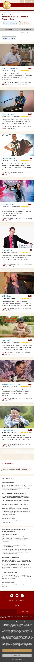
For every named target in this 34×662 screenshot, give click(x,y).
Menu (27, 5)
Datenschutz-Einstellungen (17, 659)
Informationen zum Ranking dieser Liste (24, 452)
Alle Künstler (4, 11)
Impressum (12, 600)
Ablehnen (17, 655)
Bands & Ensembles (19, 11)
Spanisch (24, 469)
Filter (7, 29)
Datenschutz (21, 600)
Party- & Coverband (26, 23)
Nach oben (25, 611)
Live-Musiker (10, 11)
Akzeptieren (17, 651)
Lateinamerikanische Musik (10, 469)
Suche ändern (24, 29)
